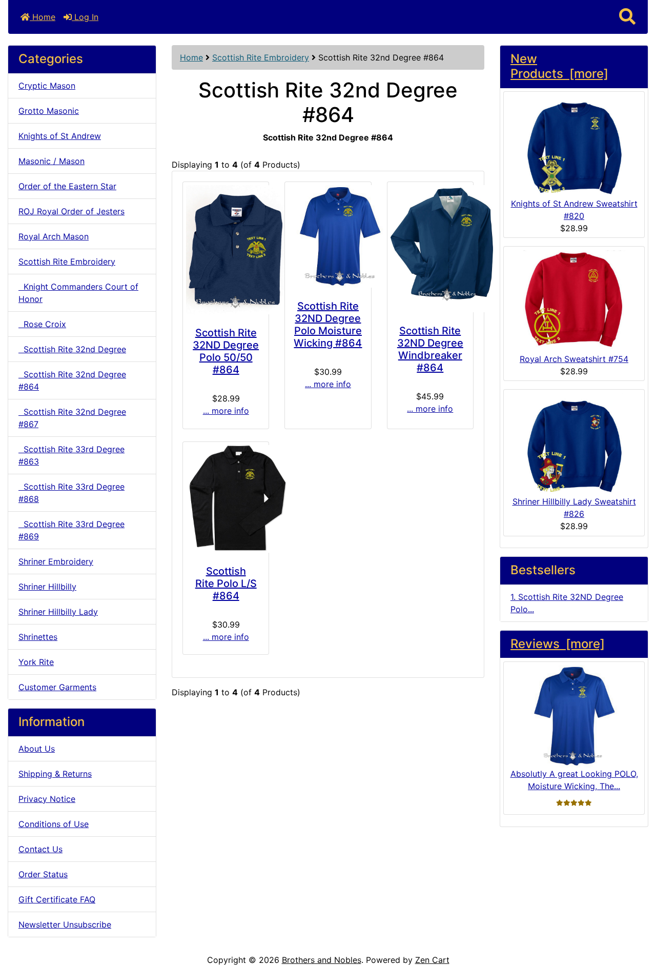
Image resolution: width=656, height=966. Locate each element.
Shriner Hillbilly (47, 586)
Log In (85, 17)
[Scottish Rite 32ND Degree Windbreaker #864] (430, 248)
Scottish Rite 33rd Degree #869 (71, 530)
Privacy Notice (46, 799)
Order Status (43, 874)
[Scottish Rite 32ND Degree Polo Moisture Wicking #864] (328, 236)
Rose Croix (42, 324)
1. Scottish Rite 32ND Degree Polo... (566, 603)
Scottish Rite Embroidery (260, 57)
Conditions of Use (53, 824)
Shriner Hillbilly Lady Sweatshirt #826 (574, 507)
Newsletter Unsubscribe (64, 924)
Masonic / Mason (51, 161)
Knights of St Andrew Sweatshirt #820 (574, 209)
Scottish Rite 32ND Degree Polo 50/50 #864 (226, 351)
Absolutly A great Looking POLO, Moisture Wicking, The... (574, 780)
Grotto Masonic (48, 111)
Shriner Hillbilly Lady (58, 612)
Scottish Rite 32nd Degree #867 (72, 418)
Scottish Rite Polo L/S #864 (226, 583)
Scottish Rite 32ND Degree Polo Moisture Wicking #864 (328, 324)
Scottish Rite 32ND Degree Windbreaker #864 (430, 349)
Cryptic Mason (46, 85)
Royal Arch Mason (53, 236)
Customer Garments (57, 687)
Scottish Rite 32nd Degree (72, 349)
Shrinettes (37, 637)
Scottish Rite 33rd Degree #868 (71, 492)
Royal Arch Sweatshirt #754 (574, 359)
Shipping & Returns (55, 774)
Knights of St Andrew (59, 136)
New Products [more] (559, 66)
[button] (627, 17)
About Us (36, 748)
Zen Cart (432, 960)
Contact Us (40, 849)
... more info (226, 411)
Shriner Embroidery (55, 561)
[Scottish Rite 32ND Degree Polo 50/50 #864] (225, 249)
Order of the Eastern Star (67, 186)
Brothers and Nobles (321, 960)
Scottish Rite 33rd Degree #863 (71, 455)
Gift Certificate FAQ (56, 899)
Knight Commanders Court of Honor (78, 292)
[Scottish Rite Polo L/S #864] (225, 499)
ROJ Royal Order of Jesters (71, 211)
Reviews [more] (557, 644)
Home (42, 17)
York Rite (36, 662)
